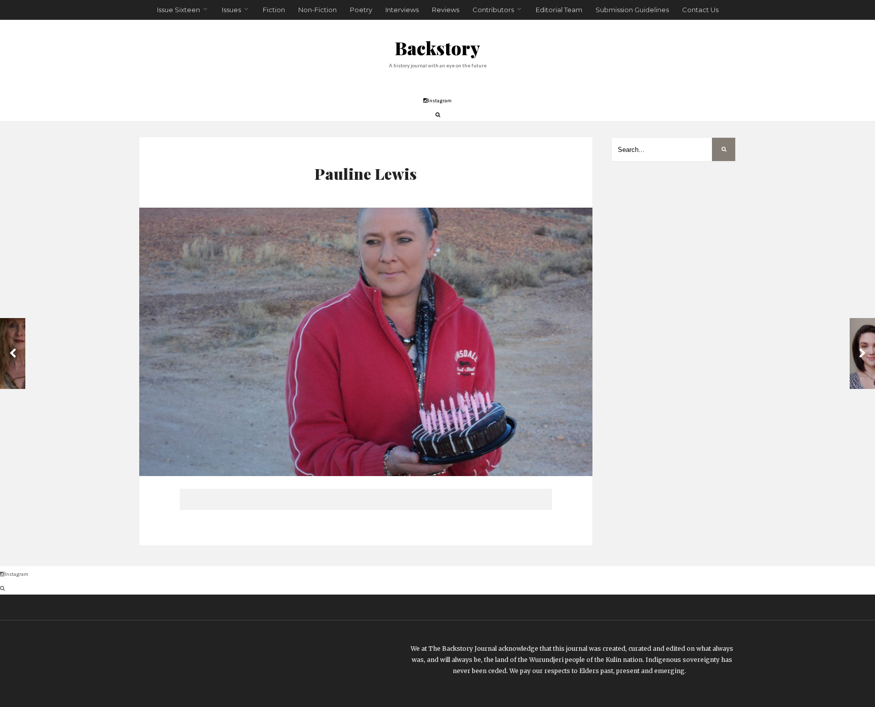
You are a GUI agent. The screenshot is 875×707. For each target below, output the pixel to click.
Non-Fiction (317, 10)
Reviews (445, 10)
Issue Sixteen (178, 10)
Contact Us (700, 10)
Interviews (402, 10)
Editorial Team (559, 10)
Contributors (493, 10)
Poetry (361, 10)
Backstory (437, 48)
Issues (231, 10)
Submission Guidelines (632, 10)
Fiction (274, 10)
